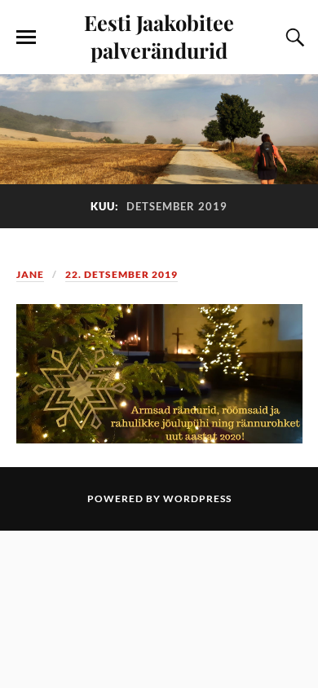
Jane (30, 274)
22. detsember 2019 (121, 274)
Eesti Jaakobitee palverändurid (159, 36)
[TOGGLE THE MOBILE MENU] (26, 37)
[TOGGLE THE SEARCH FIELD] (293, 37)
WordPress (197, 498)
